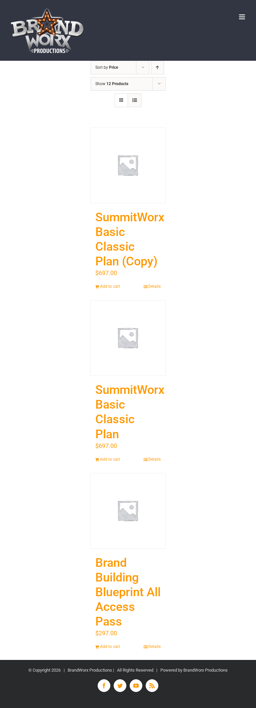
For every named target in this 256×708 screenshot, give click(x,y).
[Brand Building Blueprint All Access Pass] (128, 511)
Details (154, 286)
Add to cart (110, 286)
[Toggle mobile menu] (242, 16)
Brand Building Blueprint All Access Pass (128, 592)
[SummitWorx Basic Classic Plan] (128, 338)
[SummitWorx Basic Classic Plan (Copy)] (128, 165)
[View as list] (134, 100)
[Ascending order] (157, 67)
